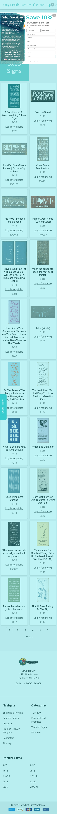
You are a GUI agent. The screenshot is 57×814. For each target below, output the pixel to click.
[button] (54, 15)
